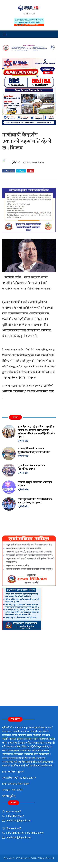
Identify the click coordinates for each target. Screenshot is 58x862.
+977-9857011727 (14, 816)
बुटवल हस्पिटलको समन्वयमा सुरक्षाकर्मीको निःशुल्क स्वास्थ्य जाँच (34, 450)
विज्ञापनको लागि (13, 828)
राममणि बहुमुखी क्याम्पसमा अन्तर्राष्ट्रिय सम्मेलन (35, 484)
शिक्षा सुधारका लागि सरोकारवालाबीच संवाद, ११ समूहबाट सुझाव (35, 500)
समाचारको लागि (13, 811)
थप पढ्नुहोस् (8, 796)
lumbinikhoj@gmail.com (18, 821)
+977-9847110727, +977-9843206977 (24, 833)
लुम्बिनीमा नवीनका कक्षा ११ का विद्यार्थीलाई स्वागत (32, 467)
